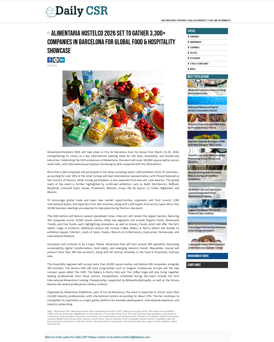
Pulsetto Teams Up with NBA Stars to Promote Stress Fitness (206, 126)
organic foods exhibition (158, 321)
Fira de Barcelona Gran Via (117, 313)
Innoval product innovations (61, 321)
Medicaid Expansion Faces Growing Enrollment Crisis (207, 91)
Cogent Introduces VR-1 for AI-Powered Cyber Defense (204, 211)
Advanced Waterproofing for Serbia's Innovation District (203, 108)
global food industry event (69, 319)
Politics (193, 52)
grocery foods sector (94, 319)
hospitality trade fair (165, 319)
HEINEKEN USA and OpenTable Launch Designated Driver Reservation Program (204, 193)
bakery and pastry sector (135, 311)
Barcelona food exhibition (161, 311)
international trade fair (134, 321)
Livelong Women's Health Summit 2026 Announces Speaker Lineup (206, 246)
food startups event (126, 316)
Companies (194, 36)
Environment (195, 42)
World (192, 69)
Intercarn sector (84, 321)
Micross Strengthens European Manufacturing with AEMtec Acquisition (204, 176)
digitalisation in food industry (88, 313)
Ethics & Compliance (199, 63)
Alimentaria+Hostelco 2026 (108, 311)
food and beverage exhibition (146, 313)
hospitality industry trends (141, 319)
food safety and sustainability (101, 316)
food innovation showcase (72, 316)
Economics (194, 47)
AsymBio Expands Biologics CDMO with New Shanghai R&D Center (206, 143)
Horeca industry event (116, 319)
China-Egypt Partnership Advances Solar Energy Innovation (206, 229)
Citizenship (194, 58)
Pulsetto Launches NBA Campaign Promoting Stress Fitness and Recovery (206, 159)
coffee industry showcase (60, 313)
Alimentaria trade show (82, 311)
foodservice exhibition (148, 316)
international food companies (107, 321)
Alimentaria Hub (62, 311)
